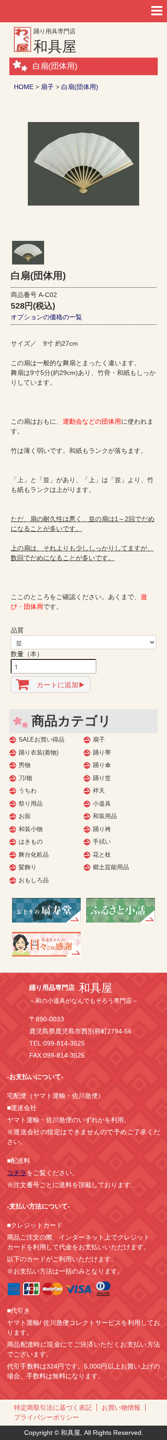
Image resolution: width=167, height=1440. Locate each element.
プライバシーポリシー (46, 1417)
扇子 (47, 86)
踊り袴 (102, 829)
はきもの (31, 841)
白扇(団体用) (79, 86)
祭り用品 (31, 803)
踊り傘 (102, 765)
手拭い (102, 841)
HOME (23, 86)
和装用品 (105, 816)
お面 (25, 816)
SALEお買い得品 (41, 739)
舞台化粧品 (34, 854)
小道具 (102, 803)
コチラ (16, 1172)
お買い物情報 (121, 1407)
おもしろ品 (34, 880)
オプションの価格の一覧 (46, 317)
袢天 (99, 790)
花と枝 (102, 854)
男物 (25, 765)
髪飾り (28, 867)
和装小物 (31, 829)
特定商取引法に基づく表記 (53, 1407)
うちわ (28, 790)
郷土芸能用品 (111, 867)
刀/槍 (25, 778)
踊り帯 (102, 752)
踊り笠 (102, 778)
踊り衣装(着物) (38, 752)
